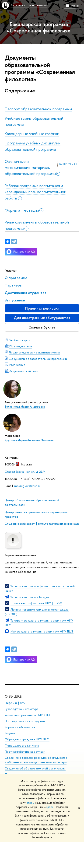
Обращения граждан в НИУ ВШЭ (27, 739)
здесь (30, 803)
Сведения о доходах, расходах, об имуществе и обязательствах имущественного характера (36, 760)
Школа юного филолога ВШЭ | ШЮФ (36, 603)
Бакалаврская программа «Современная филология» (39, 27)
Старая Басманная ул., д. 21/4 (25, 471)
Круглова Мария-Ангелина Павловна (29, 440)
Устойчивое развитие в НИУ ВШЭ (27, 715)
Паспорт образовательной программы (38, 109)
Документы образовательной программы (38, 358)
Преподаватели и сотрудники (25, 721)
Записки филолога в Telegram (30, 597)
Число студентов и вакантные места (34, 352)
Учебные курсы (19, 340)
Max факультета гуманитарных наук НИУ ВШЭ (42, 631)
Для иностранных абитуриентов (42, 317)
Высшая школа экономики (28, 5)
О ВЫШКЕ (13, 696)
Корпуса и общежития (20, 727)
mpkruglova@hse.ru (27, 486)
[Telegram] (14, 649)
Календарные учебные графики (32, 133)
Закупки (10, 733)
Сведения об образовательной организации (35, 768)
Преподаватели (20, 346)
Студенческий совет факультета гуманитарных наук (42, 523)
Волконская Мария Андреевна (25, 407)
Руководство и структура (21, 709)
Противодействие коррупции (25, 752)
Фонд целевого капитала (22, 746)
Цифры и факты (15, 703)
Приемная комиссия (42, 308)
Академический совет (24, 371)
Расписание (17, 365)
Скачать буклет (42, 327)
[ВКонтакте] (7, 649)
